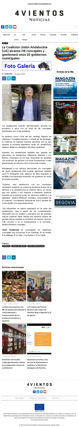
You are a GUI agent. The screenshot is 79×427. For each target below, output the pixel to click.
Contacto (55, 398)
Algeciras (6, 35)
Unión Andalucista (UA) (36, 246)
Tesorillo (63, 35)
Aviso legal (19, 398)
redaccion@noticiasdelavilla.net (39, 4)
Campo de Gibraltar (19, 246)
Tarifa (34, 35)
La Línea (16, 37)
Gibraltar (74, 35)
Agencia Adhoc (55, 425)
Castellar (53, 35)
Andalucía (6, 246)
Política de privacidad (37, 398)
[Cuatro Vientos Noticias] (39, 15)
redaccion (8, 74)
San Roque (24, 37)
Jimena (42, 35)
